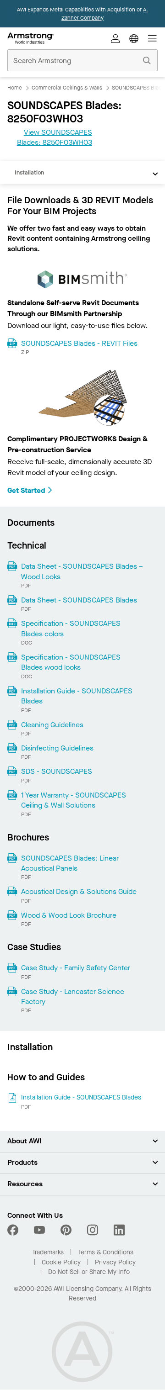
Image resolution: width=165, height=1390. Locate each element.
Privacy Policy (115, 1262)
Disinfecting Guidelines (57, 748)
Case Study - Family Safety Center (75, 967)
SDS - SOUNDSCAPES (56, 771)
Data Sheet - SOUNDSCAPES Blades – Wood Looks (82, 571)
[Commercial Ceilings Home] (30, 38)
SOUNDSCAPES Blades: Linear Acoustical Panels (70, 863)
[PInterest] (66, 1230)
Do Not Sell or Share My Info (89, 1272)
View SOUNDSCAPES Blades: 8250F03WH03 (54, 137)
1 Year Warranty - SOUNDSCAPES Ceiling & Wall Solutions (73, 800)
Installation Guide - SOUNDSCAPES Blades (76, 696)
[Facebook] (14, 1230)
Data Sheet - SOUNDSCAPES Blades (79, 600)
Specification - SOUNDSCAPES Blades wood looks (71, 662)
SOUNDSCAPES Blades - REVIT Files (79, 343)
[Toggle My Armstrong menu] (115, 38)
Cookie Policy (61, 1262)
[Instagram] (92, 1230)
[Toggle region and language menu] (133, 38)
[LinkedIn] (119, 1230)
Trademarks (48, 1252)
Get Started (26, 490)
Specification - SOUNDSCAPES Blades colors (71, 628)
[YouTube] (39, 1230)
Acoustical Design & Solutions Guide (79, 891)
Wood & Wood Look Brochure (68, 915)
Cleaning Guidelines (52, 724)
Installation (29, 172)
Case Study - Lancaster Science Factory (72, 996)
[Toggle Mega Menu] (152, 38)
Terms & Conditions (105, 1252)
